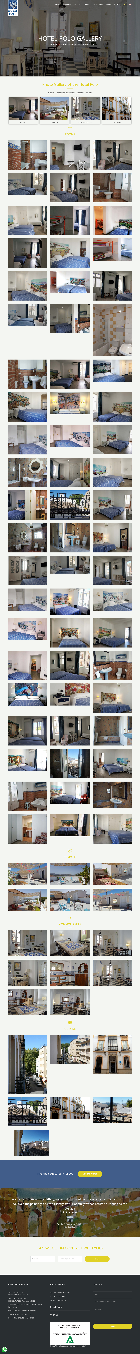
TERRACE (54, 122)
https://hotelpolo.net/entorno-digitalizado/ (68, 1346)
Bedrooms (67, 4)
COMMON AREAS (86, 122)
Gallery (56, 4)
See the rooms (90, 1173)
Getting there (98, 4)
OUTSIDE (117, 122)
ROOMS (23, 122)
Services (77, 4)
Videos (86, 4)
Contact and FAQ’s (113, 4)
